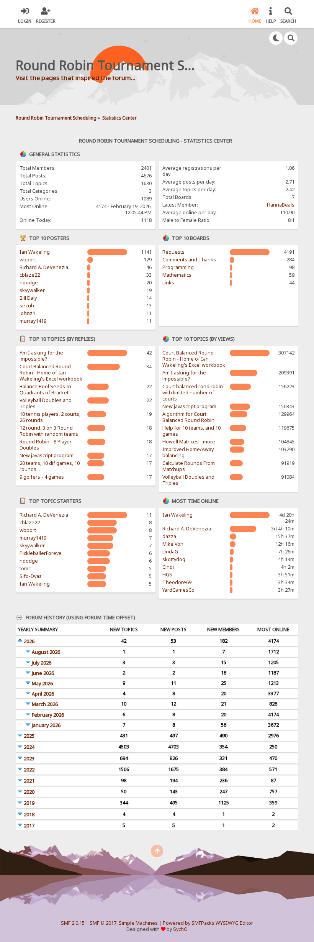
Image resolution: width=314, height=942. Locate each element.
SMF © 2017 (103, 923)
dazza (169, 536)
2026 (29, 641)
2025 (29, 736)
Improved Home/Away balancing (188, 452)
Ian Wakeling (35, 252)
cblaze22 (30, 275)
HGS (167, 574)
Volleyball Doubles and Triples (46, 403)
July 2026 (41, 663)
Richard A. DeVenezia (44, 267)
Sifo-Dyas (31, 576)
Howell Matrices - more (188, 441)
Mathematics (176, 275)
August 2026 (46, 652)
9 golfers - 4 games (42, 477)
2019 (29, 803)
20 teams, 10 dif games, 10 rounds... (50, 466)
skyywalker (32, 290)
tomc (25, 568)
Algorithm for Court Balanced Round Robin (188, 417)
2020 (29, 792)
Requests (173, 252)
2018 (29, 814)
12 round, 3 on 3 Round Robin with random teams (49, 431)
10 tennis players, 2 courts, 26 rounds (50, 417)
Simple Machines (138, 923)
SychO (180, 929)
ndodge (29, 282)
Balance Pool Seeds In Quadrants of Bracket (45, 389)
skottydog (173, 559)
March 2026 (45, 704)
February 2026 (48, 715)
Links (168, 282)
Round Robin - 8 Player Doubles (46, 444)
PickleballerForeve (41, 553)
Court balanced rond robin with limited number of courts (192, 392)
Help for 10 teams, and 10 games (191, 431)
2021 (29, 781)
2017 (29, 825)
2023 (29, 758)
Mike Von (172, 544)
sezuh (27, 305)
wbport (28, 259)
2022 (29, 769)
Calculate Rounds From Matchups (188, 466)
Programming (178, 267)
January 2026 (46, 725)
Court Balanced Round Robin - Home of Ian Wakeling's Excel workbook (51, 372)
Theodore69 (176, 582)
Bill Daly (28, 298)
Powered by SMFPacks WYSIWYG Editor (208, 923)
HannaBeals (280, 205)
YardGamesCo (178, 590)
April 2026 (43, 694)
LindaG (170, 551)
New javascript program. (47, 455)
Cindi (168, 567)
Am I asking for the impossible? (41, 356)
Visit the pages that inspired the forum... (76, 77)
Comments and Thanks (189, 259)
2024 (29, 747)
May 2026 (42, 683)
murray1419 (33, 321)
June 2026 (43, 673)
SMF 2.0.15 (73, 923)
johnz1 (27, 313)
